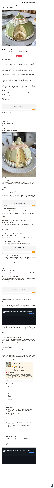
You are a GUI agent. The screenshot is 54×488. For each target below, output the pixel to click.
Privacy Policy (16, 5)
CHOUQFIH (4, 51)
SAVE (34, 109)
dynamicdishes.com (28, 2)
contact (37, 5)
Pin (8, 372)
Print (12, 372)
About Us (41, 5)
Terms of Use (23, 5)
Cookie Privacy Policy (30, 5)
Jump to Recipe (19, 56)
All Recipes (4, 47)
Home (11, 5)
